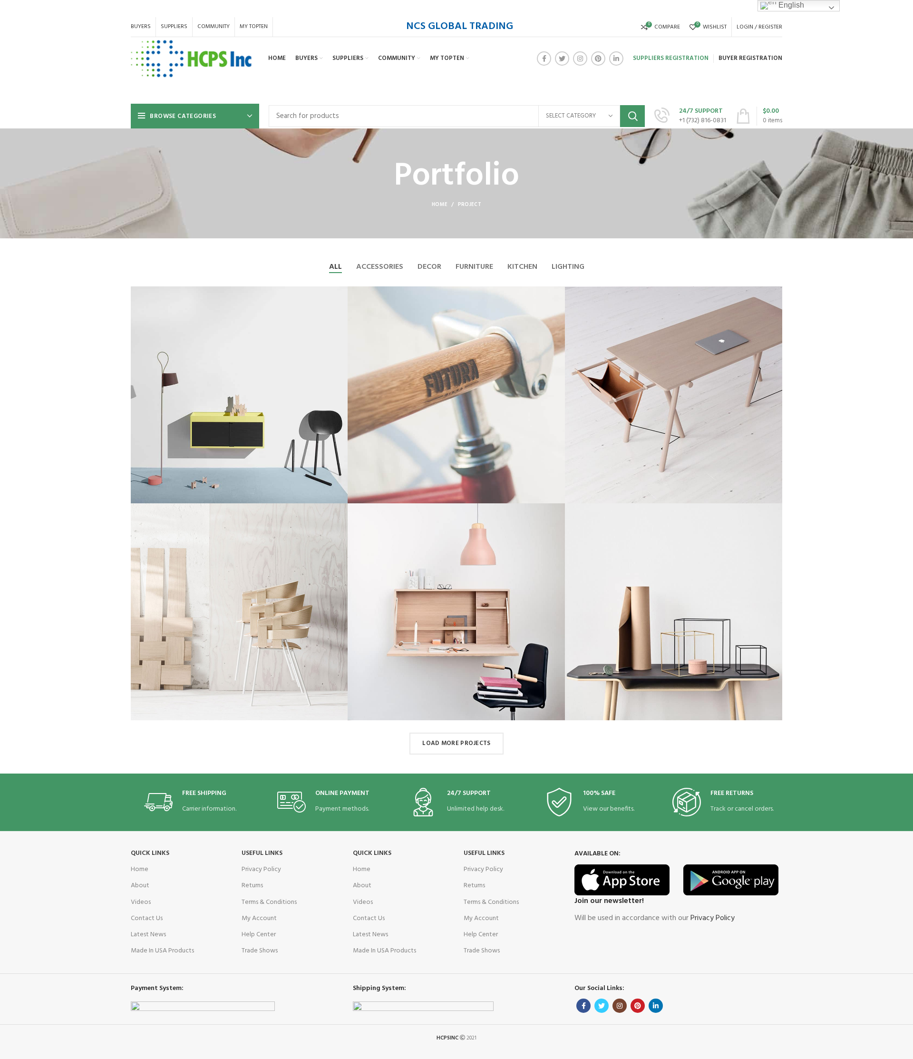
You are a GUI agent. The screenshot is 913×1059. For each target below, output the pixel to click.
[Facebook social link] (544, 58)
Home (439, 204)
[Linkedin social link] (616, 58)
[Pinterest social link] (598, 58)
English (790, 5)
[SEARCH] (632, 116)
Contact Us (147, 918)
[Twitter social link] (562, 58)
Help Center (259, 934)
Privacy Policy (261, 869)
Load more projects (456, 743)
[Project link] (239, 395)
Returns (252, 885)
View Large (341, 293)
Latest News (148, 934)
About (140, 885)
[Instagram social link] (580, 58)
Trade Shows (260, 950)
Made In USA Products (162, 950)
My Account (259, 918)
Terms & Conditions (269, 902)
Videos (141, 902)
